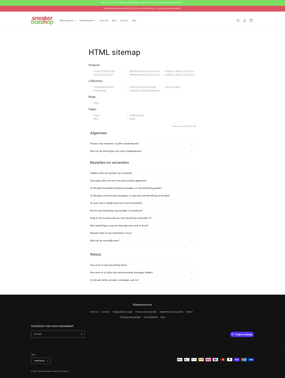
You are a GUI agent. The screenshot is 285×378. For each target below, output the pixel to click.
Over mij (97, 115)
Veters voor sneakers (172, 87)
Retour (96, 118)
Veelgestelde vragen (136, 115)
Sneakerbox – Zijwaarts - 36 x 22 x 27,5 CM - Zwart (183, 71)
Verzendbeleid (151, 317)
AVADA (185, 126)
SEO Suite (192, 126)
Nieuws (96, 103)
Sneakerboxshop (45, 371)
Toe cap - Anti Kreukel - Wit (103, 74)
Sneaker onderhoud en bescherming (142, 87)
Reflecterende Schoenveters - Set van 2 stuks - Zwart (148, 71)
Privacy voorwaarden (146, 312)
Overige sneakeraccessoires (104, 87)
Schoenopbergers (100, 90)
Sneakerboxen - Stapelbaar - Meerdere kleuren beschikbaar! (150, 90)
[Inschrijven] (81, 334)
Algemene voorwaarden (171, 312)
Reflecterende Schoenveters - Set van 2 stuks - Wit (147, 74)
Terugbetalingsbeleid (130, 317)
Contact (132, 118)
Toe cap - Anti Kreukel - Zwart (104, 71)
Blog (163, 317)
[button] (68, 20)
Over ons (94, 312)
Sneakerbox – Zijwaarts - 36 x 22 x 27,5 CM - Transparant (186, 74)
